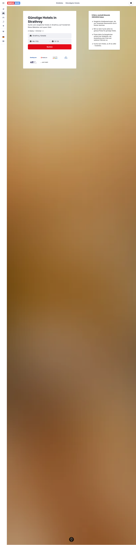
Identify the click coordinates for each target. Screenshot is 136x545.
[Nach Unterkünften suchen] (3, 13)
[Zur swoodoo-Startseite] (13, 3)
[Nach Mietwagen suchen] (3, 17)
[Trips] (3, 31)
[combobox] (36, 31)
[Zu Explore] (3, 26)
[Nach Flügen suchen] (3, 9)
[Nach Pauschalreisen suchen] (3, 22)
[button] (3, 3)
